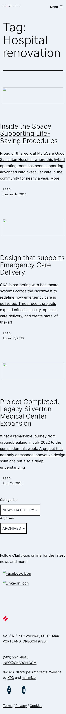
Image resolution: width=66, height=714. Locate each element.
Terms (7, 706)
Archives (7, 518)
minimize (29, 678)
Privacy (21, 706)
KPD (11, 678)
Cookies (36, 706)
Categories (8, 500)
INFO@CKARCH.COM (19, 663)
